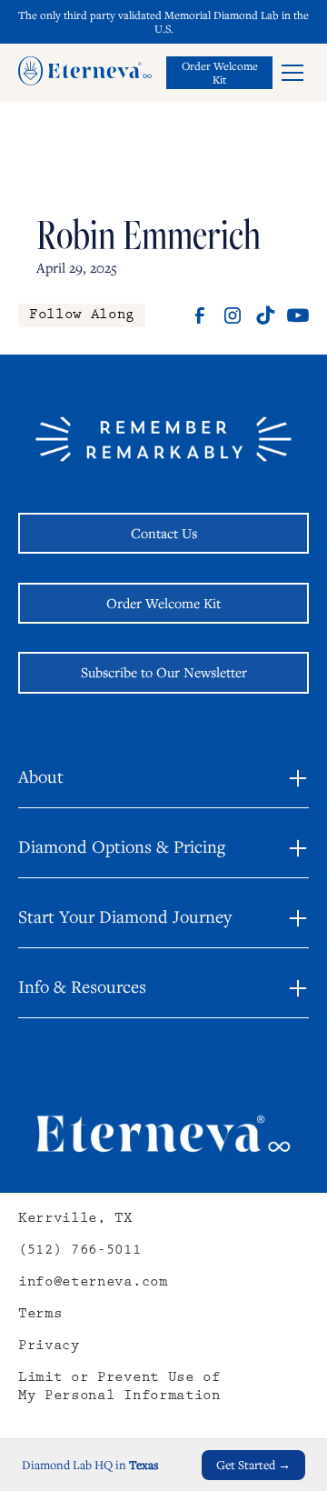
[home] (85, 72)
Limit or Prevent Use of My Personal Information (119, 1388)
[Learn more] (219, 72)
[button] (292, 72)
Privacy (49, 1347)
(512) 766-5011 (80, 1252)
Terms (40, 1315)
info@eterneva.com (93, 1283)
